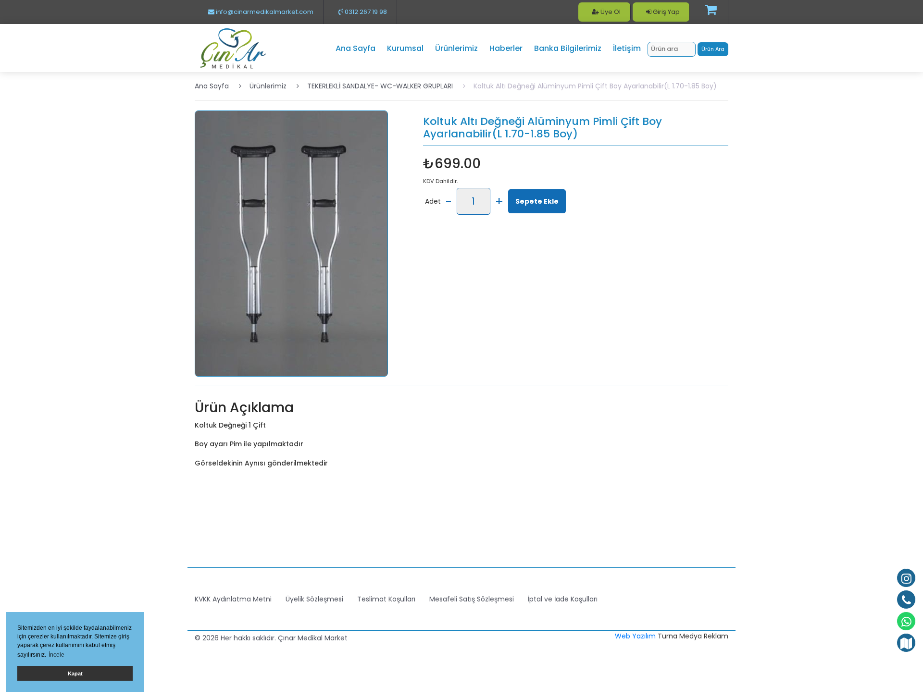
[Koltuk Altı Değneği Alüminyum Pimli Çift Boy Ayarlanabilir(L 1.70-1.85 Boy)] (291, 243)
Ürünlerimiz (456, 48)
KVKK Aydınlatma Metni (233, 599)
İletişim (627, 48)
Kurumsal (405, 48)
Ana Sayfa (355, 48)
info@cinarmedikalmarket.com (263, 11)
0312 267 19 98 (365, 11)
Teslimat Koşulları (386, 599)
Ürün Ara (712, 49)
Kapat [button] (75, 673)
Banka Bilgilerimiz (567, 48)
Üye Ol (610, 11)
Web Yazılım (635, 636)
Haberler (506, 48)
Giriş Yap (665, 11)
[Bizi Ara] (906, 599)
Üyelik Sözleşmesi (314, 599)
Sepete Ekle (537, 201)
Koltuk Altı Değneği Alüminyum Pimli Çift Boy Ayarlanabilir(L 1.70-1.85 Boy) (595, 86)
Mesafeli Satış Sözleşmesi (471, 599)
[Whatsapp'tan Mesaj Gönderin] (906, 621)
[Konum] (906, 642)
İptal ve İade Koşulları (563, 599)
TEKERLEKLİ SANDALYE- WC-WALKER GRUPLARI (380, 86)
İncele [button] (56, 654)
